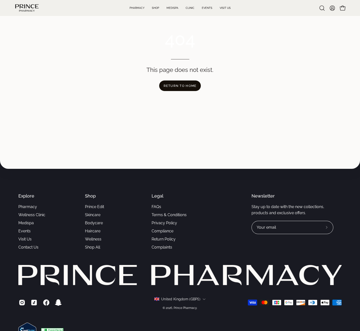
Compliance (162, 231)
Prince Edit (94, 206)
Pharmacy (27, 206)
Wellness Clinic (31, 214)
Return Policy (164, 239)
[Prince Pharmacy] (27, 8)
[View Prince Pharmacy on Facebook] (45, 302)
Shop (90, 196)
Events (24, 231)
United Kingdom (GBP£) (180, 299)
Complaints (162, 247)
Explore (26, 196)
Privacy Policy (164, 223)
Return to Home (180, 86)
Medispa (26, 223)
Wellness (93, 239)
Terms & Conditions (169, 214)
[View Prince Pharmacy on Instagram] (21, 302)
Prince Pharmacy (185, 308)
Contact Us (28, 247)
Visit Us (25, 239)
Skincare (92, 214)
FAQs (156, 206)
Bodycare (94, 223)
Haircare (92, 231)
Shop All (92, 247)
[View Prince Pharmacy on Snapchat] (57, 302)
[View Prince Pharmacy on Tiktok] (33, 302)
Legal (157, 196)
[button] (322, 8)
